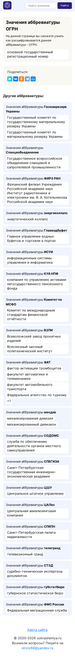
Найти (65, 5)
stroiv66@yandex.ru (37, 648)
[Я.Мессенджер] (9, 78)
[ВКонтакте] (15, 78)
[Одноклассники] (21, 78)
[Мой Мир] (33, 78)
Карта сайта (38, 630)
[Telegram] (27, 78)
